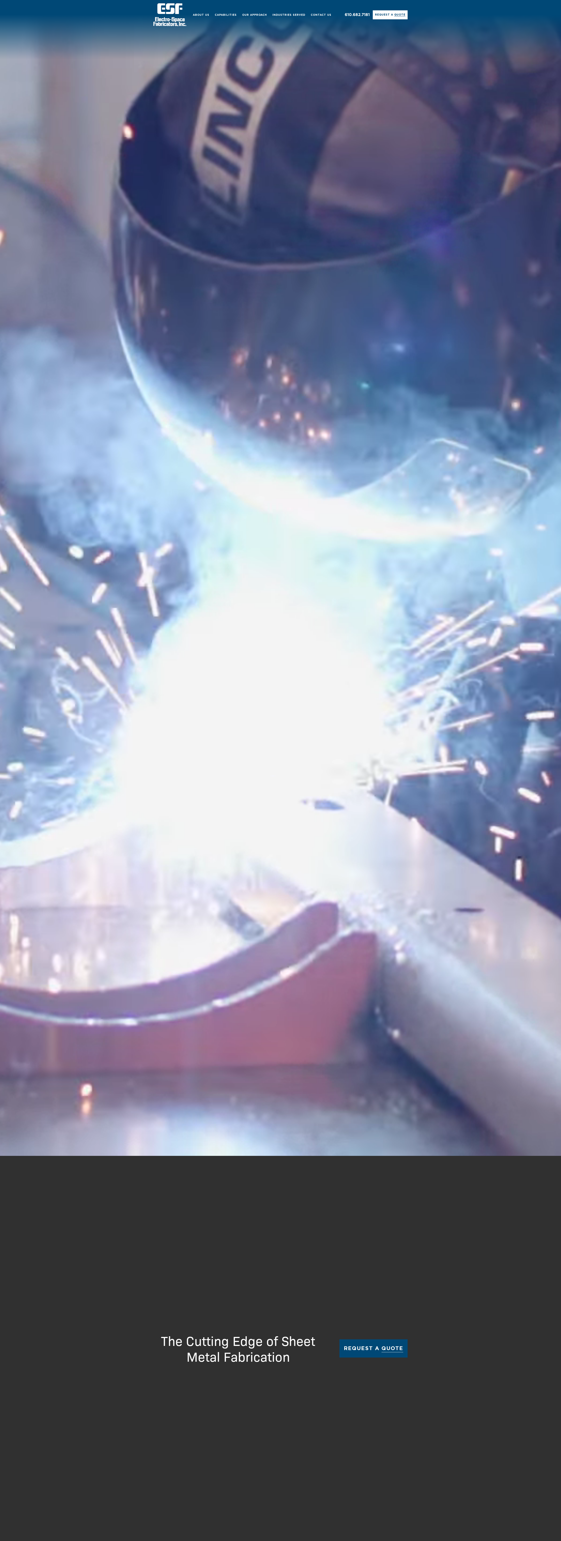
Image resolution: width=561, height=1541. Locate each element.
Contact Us (321, 14)
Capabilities (226, 14)
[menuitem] (201, 15)
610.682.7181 (357, 14)
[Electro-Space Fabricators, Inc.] (169, 15)
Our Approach (254, 14)
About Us (201, 14)
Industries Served (288, 14)
